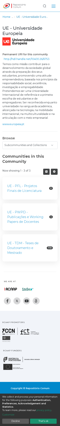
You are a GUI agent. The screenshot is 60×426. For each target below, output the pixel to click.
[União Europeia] (15, 369)
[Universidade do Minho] (6, 341)
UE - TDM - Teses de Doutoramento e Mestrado (23, 248)
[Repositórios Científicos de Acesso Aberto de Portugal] (11, 289)
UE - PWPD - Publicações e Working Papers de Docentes (25, 217)
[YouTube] (26, 300)
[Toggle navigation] (53, 6)
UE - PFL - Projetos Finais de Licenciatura (24, 188)
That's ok (43, 421)
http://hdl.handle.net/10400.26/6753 (26, 59)
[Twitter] (16, 300)
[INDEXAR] (27, 289)
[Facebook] (7, 300)
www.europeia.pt (13, 124)
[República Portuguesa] (23, 361)
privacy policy (43, 410)
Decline (15, 421)
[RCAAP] (36, 300)
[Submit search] (44, 5)
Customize (8, 414)
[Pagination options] (54, 172)
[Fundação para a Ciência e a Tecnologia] (21, 334)
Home (6, 16)
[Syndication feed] (46, 172)
